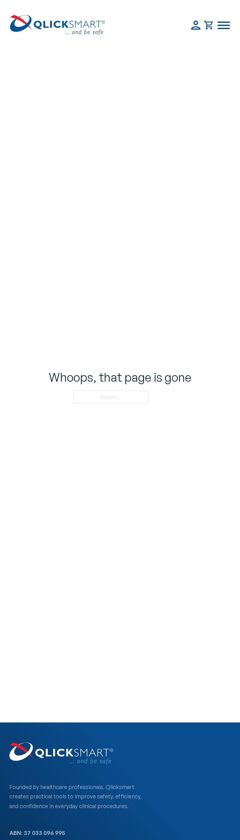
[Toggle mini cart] (208, 25)
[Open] (224, 25)
